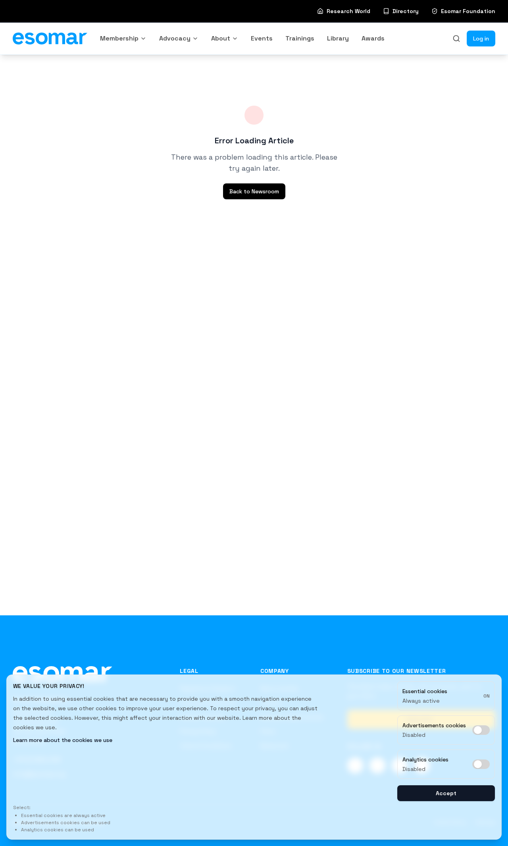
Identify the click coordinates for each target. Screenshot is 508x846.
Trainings (299, 38)
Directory (406, 11)
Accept (446, 793)
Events (262, 38)
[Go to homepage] (62, 673)
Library (338, 38)
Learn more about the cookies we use (62, 740)
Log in (481, 38)
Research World (348, 11)
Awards (373, 38)
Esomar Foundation (468, 11)
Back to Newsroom (254, 191)
